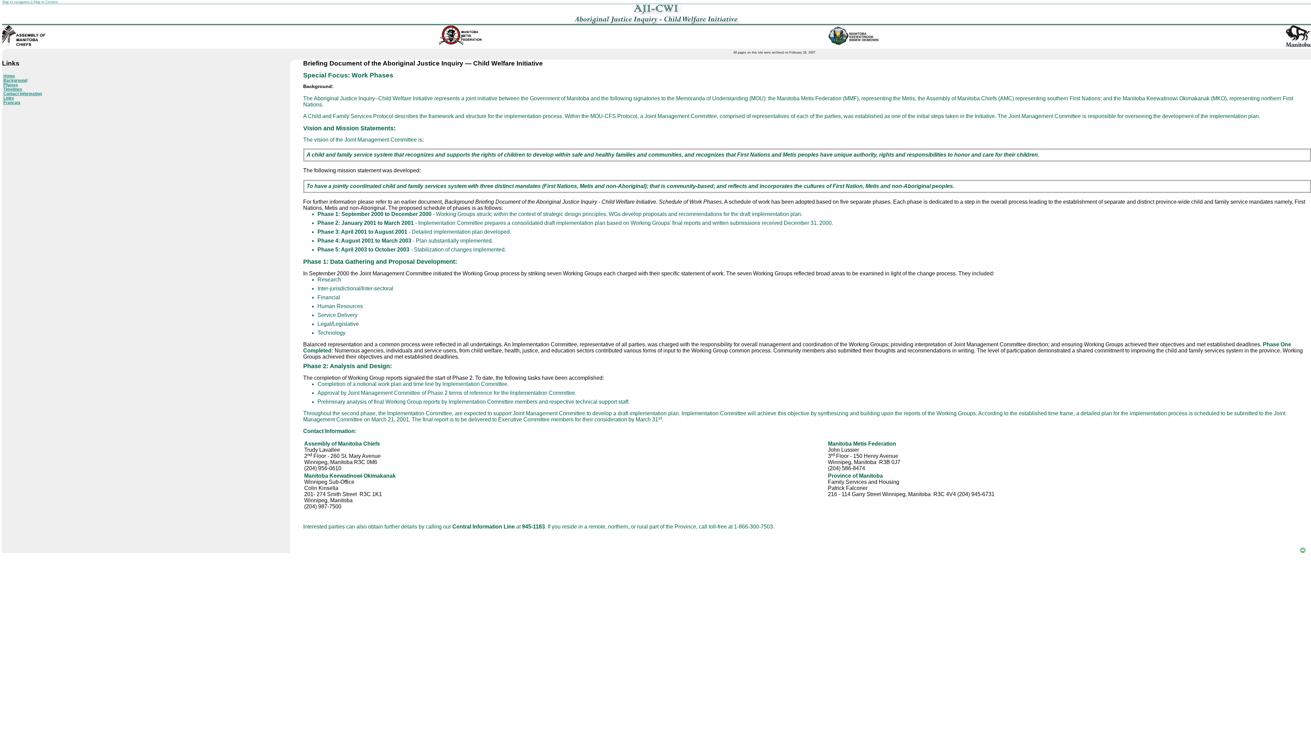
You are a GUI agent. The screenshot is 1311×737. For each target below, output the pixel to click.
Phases (10, 85)
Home (9, 76)
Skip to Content (45, 2)
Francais (11, 102)
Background (15, 80)
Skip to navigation (16, 2)
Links (8, 98)
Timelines (12, 89)
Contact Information (22, 93)
